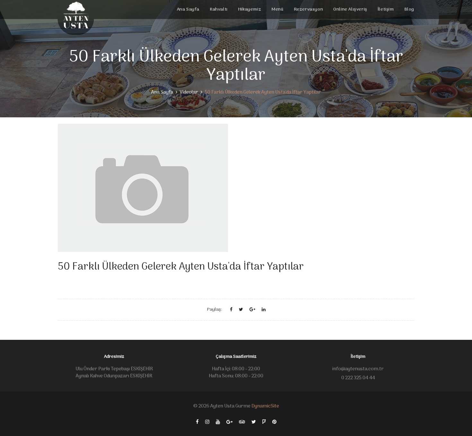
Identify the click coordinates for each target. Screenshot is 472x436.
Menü (277, 9)
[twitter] (253, 422)
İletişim (386, 9)
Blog (409, 9)
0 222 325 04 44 (358, 378)
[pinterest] (274, 422)
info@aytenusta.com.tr (358, 369)
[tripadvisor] (242, 422)
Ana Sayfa (188, 9)
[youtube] (218, 422)
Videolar (189, 92)
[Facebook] (197, 422)
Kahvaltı (219, 9)
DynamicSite (265, 406)
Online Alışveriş (350, 9)
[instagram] (207, 422)
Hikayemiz (249, 9)
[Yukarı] (458, 421)
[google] (229, 422)
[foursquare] (264, 422)
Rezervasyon (308, 9)
